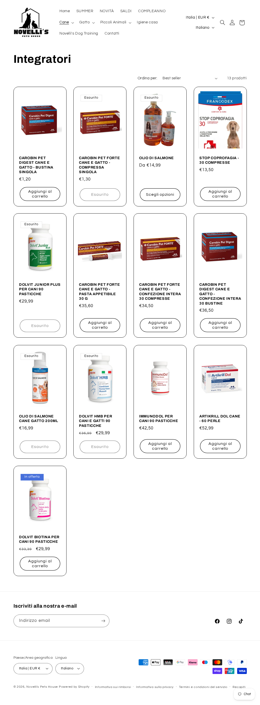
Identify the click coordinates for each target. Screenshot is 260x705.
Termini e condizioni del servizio (203, 687)
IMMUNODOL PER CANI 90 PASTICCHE (158, 418)
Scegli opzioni (160, 194)
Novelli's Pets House (42, 686)
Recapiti (239, 687)
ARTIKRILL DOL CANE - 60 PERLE (219, 418)
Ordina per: (147, 78)
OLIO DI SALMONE (156, 158)
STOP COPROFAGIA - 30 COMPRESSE (219, 160)
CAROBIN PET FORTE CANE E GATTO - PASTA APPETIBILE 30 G (99, 291)
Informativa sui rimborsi (113, 687)
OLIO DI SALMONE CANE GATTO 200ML (38, 418)
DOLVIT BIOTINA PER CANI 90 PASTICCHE (39, 539)
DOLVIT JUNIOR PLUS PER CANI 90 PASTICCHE (40, 289)
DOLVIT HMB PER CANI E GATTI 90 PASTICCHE (95, 421)
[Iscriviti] (103, 620)
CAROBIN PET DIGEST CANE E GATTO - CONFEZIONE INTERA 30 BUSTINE (220, 293)
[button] (66, 22)
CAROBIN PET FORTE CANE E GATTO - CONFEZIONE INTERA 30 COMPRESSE (160, 291)
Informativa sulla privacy (155, 687)
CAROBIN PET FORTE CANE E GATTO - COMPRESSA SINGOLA (99, 165)
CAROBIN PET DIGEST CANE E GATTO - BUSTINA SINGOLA (36, 165)
